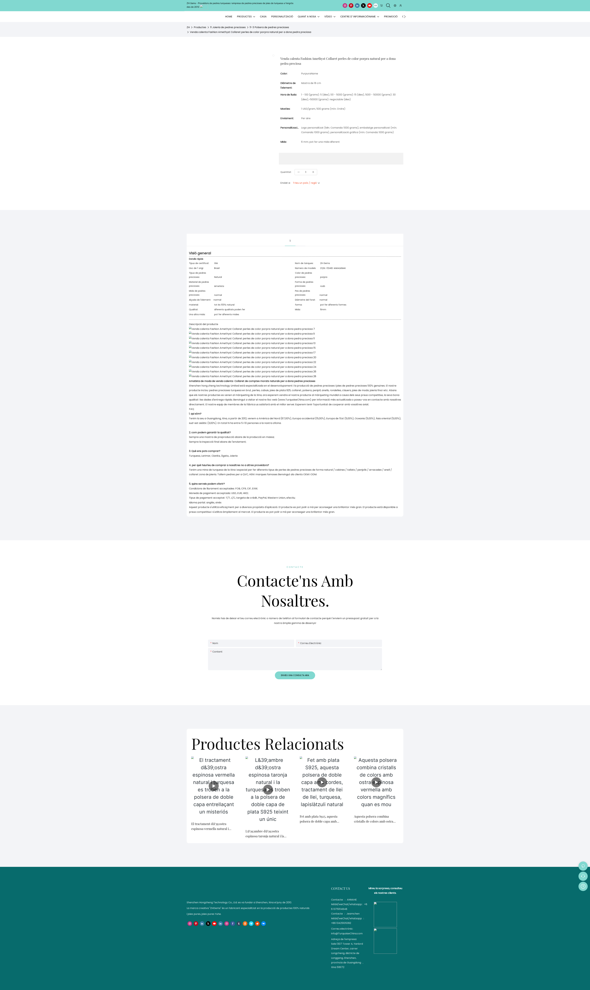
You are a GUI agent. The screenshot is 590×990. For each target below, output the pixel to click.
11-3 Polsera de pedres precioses (269, 27)
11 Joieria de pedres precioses (228, 27)
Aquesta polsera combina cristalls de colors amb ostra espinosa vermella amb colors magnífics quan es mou (374, 819)
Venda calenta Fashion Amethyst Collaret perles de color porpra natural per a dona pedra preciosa (250, 32)
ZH (188, 27)
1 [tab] (290, 241)
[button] (405, 16)
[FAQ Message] (583, 886)
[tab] (300, 237)
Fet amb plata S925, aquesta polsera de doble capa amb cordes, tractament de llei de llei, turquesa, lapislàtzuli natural (319, 819)
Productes (200, 27)
